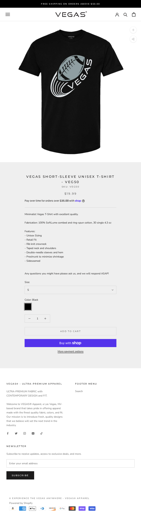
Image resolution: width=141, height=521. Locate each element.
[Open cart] (133, 14)
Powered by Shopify (20, 503)
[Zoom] (133, 30)
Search (79, 391)
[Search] (125, 14)
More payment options (71, 351)
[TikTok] (41, 433)
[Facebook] (7, 433)
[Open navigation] (8, 14)
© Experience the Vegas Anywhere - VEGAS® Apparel (49, 498)
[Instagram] (24, 433)
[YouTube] (33, 433)
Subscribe (20, 475)
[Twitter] (16, 433)
